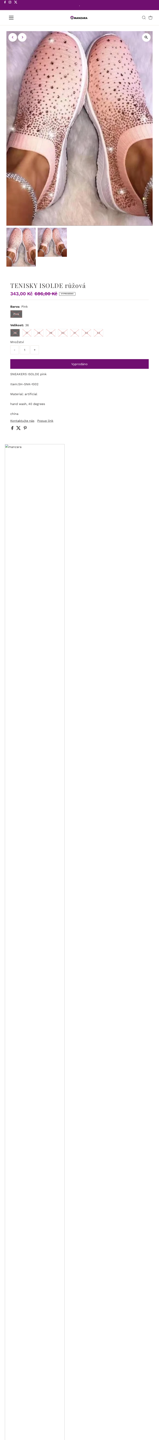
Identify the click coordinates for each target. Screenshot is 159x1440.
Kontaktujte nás (22, 420)
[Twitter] (15, 5)
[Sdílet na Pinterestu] (25, 429)
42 (86, 332)
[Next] (22, 37)
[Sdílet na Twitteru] (19, 429)
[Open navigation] (23, 17)
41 (74, 332)
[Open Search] (144, 17)
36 (15, 332)
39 (50, 332)
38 (38, 332)
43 (98, 332)
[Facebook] (5, 5)
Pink (16, 314)
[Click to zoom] (146, 37)
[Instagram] (10, 5)
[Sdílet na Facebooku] (12, 429)
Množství (17, 342)
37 (26, 332)
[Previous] (12, 37)
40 (63, 332)
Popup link (45, 420)
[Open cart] (150, 17)
